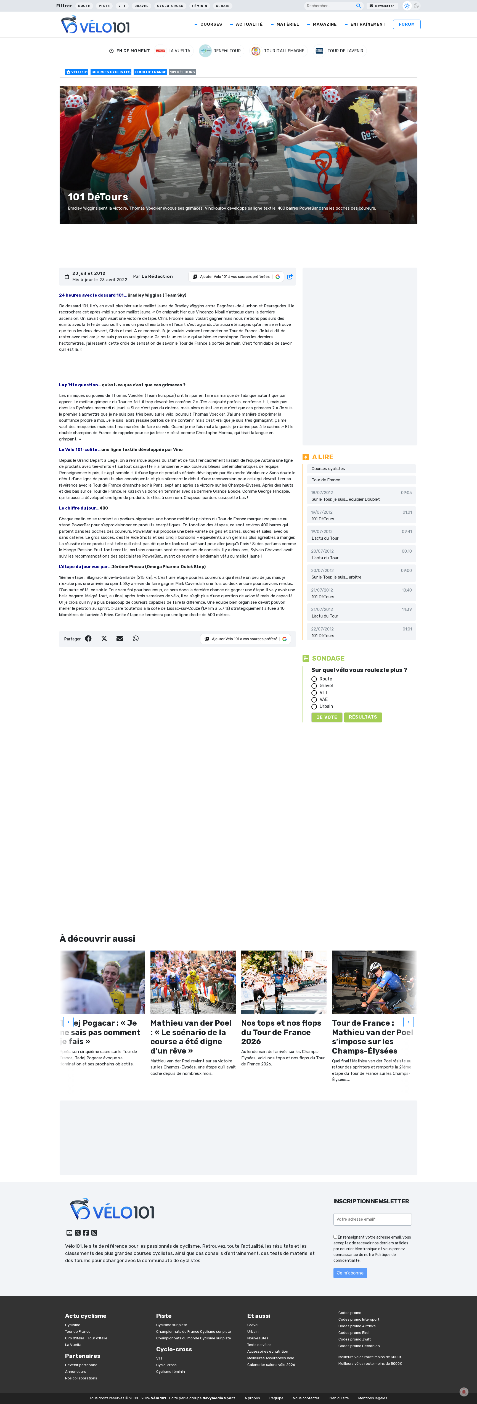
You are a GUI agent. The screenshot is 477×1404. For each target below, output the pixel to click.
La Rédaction (157, 276)
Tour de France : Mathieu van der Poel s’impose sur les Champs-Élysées (373, 1036)
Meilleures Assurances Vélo (270, 1358)
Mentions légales (372, 1398)
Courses (211, 24)
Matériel (288, 24)
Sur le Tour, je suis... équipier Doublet (346, 499)
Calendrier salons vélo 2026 (271, 1365)
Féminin (199, 6)
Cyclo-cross (170, 6)
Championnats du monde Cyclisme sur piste (193, 1338)
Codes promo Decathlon (359, 1346)
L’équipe (276, 1398)
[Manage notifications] (464, 1391)
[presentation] (68, 1022)
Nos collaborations (81, 1378)
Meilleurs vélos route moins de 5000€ (370, 1363)
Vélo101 (73, 1246)
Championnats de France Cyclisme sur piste (193, 1331)
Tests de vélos (259, 1345)
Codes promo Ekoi (353, 1333)
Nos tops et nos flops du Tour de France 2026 (281, 1032)
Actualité (249, 24)
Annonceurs (75, 1371)
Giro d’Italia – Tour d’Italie (86, 1338)
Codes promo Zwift (354, 1339)
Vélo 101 (79, 72)
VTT (122, 6)
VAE (324, 699)
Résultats (363, 717)
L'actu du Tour (325, 538)
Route (84, 6)
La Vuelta (73, 1345)
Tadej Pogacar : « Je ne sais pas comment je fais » (100, 1032)
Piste (104, 6)
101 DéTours (323, 518)
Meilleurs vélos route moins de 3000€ (370, 1357)
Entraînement (368, 24)
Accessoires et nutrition (267, 1351)
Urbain (223, 6)
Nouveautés (257, 1338)
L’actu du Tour (325, 616)
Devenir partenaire (81, 1365)
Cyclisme (72, 1325)
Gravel (141, 6)
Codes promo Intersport (358, 1319)
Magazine (325, 24)
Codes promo (349, 1313)
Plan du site (339, 1398)
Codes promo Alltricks (357, 1326)
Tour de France (150, 72)
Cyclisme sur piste (171, 1325)
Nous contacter (306, 1398)
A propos (252, 1398)
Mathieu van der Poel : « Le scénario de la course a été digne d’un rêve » (191, 1036)
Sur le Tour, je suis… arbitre (336, 577)
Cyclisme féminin (170, 1371)
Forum (407, 24)
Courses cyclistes (111, 72)
